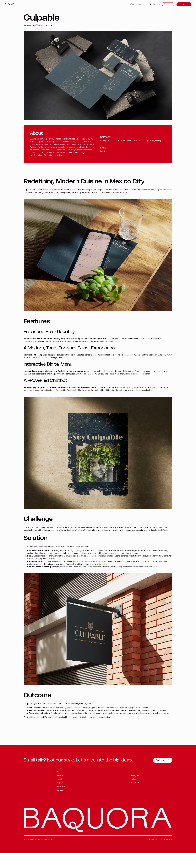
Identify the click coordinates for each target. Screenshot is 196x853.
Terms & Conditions (166, 839)
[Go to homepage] (13, 4)
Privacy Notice (153, 839)
